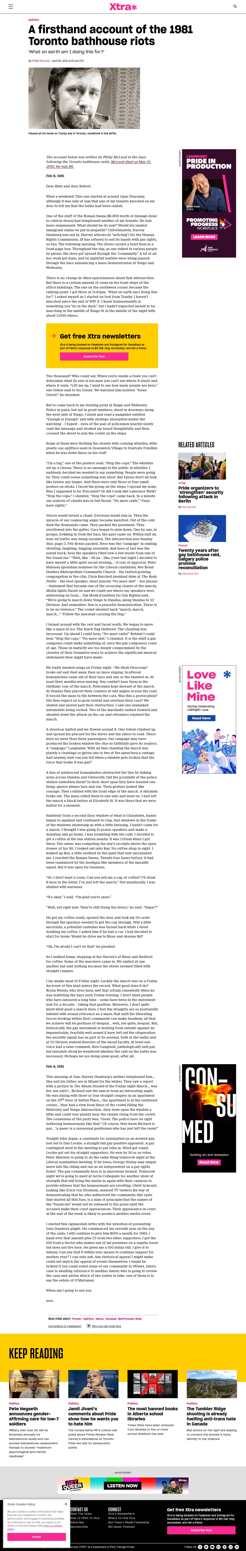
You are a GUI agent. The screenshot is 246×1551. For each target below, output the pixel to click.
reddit (231, 1547)
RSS (237, 1547)
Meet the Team (81, 1513)
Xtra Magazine (123, 7)
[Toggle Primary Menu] (11, 7)
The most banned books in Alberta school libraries (153, 1413)
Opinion (33, 19)
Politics (14, 1403)
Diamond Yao (190, 573)
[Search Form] (235, 7)
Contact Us (79, 1509)
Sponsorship (79, 1526)
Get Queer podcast (121, 1526)
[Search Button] (235, 6)
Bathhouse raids (130, 1318)
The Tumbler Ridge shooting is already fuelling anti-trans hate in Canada (211, 1416)
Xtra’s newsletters (121, 1513)
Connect (114, 1509)
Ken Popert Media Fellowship (128, 1522)
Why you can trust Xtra (106, 1326)
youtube (212, 1547)
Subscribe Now (94, 356)
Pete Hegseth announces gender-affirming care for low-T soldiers (34, 1416)
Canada (110, 1318)
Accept (36, 1536)
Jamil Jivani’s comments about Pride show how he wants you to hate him (93, 1416)
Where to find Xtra (121, 1518)
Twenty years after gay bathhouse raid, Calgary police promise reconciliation (199, 559)
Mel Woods (189, 507)
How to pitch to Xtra (85, 1518)
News (100, 1318)
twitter (206, 1547)
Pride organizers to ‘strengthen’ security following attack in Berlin (200, 494)
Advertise (77, 1522)
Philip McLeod (40, 61)
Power (183, 545)
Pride (182, 483)
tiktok (224, 1547)
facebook (200, 1547)
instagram (218, 1547)
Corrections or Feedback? (64, 1326)
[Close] (66, 1504)
